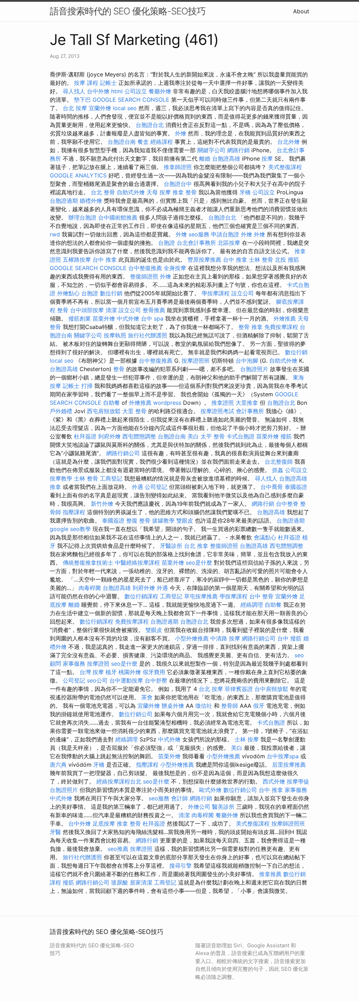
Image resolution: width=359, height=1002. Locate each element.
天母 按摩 (159, 192)
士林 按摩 (247, 739)
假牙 (258, 705)
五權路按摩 (77, 259)
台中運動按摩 (126, 680)
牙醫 (55, 831)
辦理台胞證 (82, 217)
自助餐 (111, 402)
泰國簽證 (296, 486)
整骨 (62, 310)
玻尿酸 (119, 882)
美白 (193, 436)
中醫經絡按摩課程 (137, 562)
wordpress (167, 402)
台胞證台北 (150, 124)
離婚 (204, 158)
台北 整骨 (103, 192)
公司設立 (135, 91)
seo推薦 (118, 848)
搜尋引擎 (180, 865)
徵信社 (203, 705)
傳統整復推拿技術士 (88, 562)
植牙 (111, 671)
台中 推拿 (105, 259)
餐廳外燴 (160, 91)
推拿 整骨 (184, 192)
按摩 (267, 158)
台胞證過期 (64, 200)
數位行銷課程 (141, 596)
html (117, 91)
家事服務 (74, 663)
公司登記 (156, 486)
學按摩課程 (216, 293)
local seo (125, 108)
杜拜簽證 (85, 436)
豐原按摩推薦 (204, 259)
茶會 (147, 697)
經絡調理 (252, 604)
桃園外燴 (129, 671)
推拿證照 (222, 402)
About (301, 11)
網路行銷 (238, 150)
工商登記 (111, 478)
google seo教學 (70, 528)
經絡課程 (161, 141)
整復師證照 (144, 276)
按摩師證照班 (288, 823)
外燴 (180, 133)
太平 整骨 (213, 436)
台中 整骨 (261, 596)
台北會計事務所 (196, 242)
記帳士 (108, 82)
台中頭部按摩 (87, 310)
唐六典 (58, 764)
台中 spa (152, 318)
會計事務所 (250, 411)
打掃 (87, 385)
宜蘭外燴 (100, 108)
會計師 (179, 798)
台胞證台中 (178, 183)
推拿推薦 (270, 873)
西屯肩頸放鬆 (104, 411)
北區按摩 (229, 242)
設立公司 (242, 293)
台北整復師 (279, 461)
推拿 (55, 486)
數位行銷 (111, 293)
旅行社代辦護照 (147, 335)
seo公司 (97, 680)
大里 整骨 (134, 411)
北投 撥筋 (287, 259)
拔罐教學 (163, 520)
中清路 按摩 (225, 638)
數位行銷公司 (136, 714)
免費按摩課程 (281, 326)
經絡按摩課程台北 (118, 781)
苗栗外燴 (104, 318)
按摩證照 (98, 663)
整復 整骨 (138, 520)
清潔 (111, 310)
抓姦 (277, 469)
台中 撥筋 (289, 638)
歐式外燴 (210, 789)
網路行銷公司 (123, 453)
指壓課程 (74, 512)
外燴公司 (199, 806)
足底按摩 (104, 823)
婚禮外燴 (91, 200)
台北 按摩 (75, 108)
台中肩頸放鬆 (271, 688)
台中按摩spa (283, 756)
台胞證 (166, 242)
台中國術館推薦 (117, 217)
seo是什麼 (199, 562)
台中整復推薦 (145, 267)
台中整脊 (287, 503)
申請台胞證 (225, 234)
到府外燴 (109, 436)
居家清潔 (141, 882)
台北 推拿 (196, 545)
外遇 (137, 486)
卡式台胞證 (240, 436)
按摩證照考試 (217, 411)
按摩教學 (61, 478)
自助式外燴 (131, 192)
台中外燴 (98, 91)
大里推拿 (247, 402)
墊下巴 (82, 99)
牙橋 (245, 192)
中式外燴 (128, 318)
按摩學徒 (298, 781)
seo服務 (199, 234)
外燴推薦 (284, 318)
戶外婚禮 (61, 411)
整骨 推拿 (250, 326)
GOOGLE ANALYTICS (78, 175)
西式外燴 (274, 781)
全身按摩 (175, 267)
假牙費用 (154, 671)
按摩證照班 (196, 360)
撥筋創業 (79, 318)
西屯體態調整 (139, 436)
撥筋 (286, 436)
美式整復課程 (285, 166)
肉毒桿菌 (90, 587)
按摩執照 (115, 335)
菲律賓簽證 (239, 688)
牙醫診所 (171, 545)
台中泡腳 (247, 360)
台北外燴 (288, 141)
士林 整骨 (261, 259)
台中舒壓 (156, 680)
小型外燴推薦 (192, 638)
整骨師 (229, 705)
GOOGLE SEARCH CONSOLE (131, 99)
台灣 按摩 (92, 671)
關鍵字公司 (211, 150)
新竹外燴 (102, 503)
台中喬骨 (271, 486)
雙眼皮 (184, 520)
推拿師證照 (178, 166)
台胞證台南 (122, 141)
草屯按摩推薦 (201, 596)
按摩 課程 (86, 82)
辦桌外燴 (173, 705)
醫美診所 (223, 806)
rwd (55, 234)
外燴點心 (68, 293)
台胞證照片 (254, 368)
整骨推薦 (154, 310)
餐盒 (143, 141)
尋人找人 (74, 91)
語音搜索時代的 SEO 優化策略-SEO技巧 (127, 11)
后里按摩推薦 (289, 764)
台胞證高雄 (226, 158)
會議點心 (265, 537)
